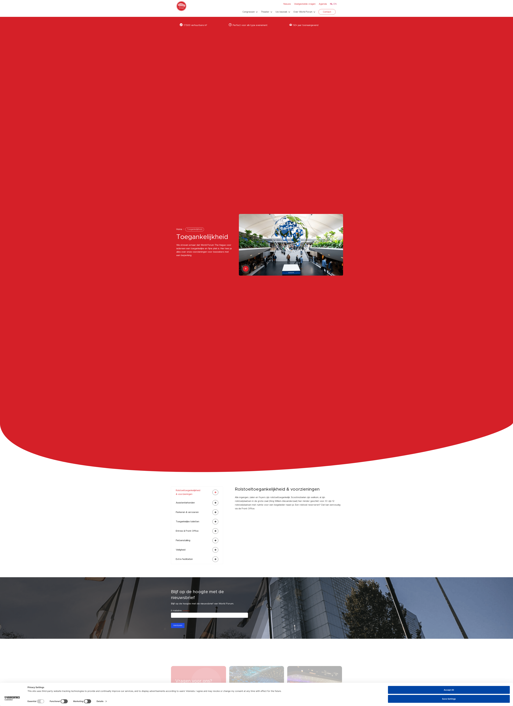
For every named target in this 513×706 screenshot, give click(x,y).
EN (335, 4)
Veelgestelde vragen (305, 4)
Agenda (323, 4)
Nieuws (287, 4)
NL (331, 4)
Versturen (177, 625)
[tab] (197, 492)
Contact (327, 12)
